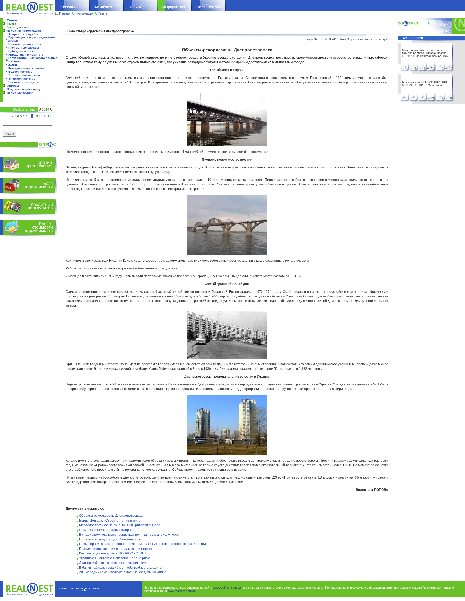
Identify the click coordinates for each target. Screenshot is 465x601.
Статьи (12, 20)
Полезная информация (24, 30)
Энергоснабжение (21, 78)
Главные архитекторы (24, 44)
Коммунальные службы (26, 68)
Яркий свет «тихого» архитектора (105, 530)
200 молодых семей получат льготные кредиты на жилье (122, 572)
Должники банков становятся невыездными (112, 563)
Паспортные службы (23, 47)
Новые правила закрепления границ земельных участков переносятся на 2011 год (142, 544)
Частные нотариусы (23, 82)
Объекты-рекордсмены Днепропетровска (111, 516)
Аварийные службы (23, 34)
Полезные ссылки (20, 92)
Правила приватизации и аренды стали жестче (115, 549)
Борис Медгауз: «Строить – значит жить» (110, 520)
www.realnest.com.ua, (227, 587)
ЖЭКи (12, 64)
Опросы (13, 85)
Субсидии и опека (21, 51)
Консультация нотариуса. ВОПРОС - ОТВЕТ (112, 553)
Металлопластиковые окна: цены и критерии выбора (119, 525)
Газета (102, 13)
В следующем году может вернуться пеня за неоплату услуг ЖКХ (129, 534)
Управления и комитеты (26, 54)
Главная (64, 13)
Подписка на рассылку (24, 89)
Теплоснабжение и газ (24, 75)
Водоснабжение (20, 71)
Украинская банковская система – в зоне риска (115, 558)
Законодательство (20, 27)
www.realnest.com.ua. (182, 590)
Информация (84, 13)
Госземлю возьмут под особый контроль (110, 539)
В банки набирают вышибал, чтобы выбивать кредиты (120, 568)
